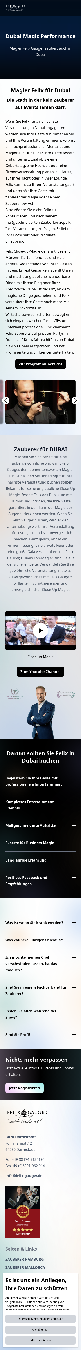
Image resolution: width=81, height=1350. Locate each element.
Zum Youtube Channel (40, 671)
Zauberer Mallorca (25, 1267)
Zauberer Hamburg (24, 1259)
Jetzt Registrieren (24, 1087)
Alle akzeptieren (40, 1340)
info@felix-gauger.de (23, 1175)
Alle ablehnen (40, 1330)
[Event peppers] (22, 1212)
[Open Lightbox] (40, 402)
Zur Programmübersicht (40, 364)
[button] (5, 400)
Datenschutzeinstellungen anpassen (40, 1319)
